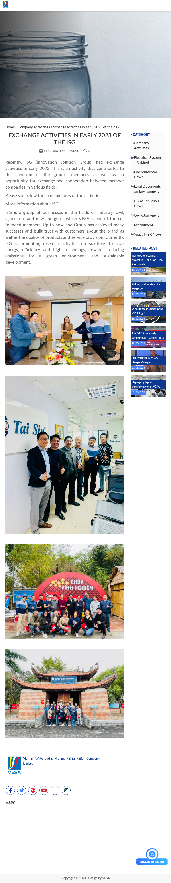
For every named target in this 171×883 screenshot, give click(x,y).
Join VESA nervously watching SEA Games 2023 (148, 335)
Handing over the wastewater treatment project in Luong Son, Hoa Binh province (147, 258)
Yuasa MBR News (148, 234)
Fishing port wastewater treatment (146, 286)
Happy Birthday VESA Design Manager (145, 360)
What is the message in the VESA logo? (147, 311)
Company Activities (33, 127)
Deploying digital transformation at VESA (146, 384)
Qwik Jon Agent (146, 215)
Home (10, 127)
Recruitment (143, 225)
